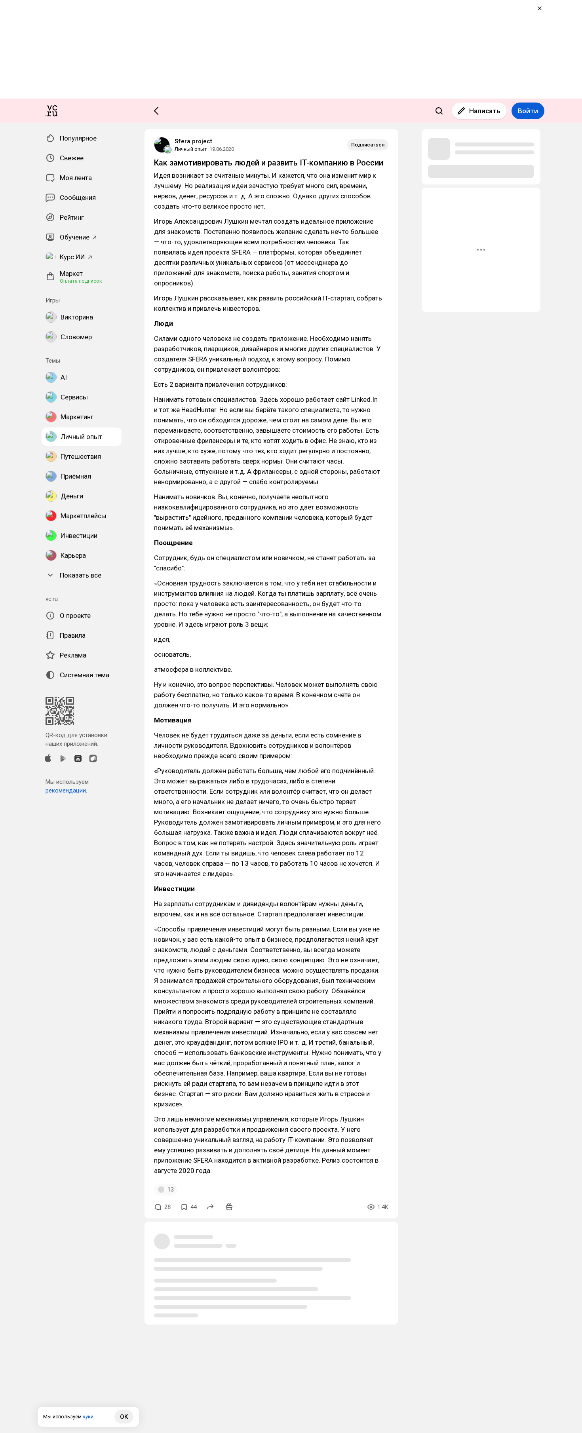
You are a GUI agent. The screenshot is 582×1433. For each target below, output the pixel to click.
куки (88, 1417)
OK (124, 1416)
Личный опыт (191, 149)
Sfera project (193, 141)
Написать (484, 111)
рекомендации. (66, 790)
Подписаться (367, 145)
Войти (528, 111)
